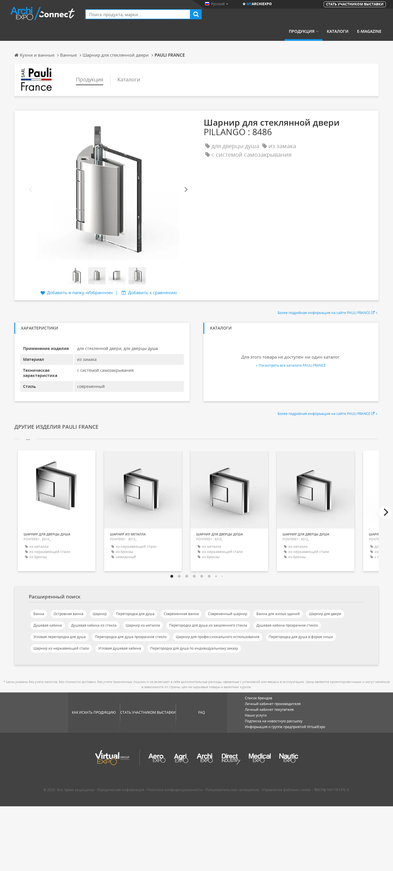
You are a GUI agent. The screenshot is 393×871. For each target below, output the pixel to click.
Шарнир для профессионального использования (218, 636)
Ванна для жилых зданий (278, 613)
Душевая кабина (47, 625)
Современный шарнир (227, 613)
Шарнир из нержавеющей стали (61, 648)
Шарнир (100, 613)
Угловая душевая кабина (119, 648)
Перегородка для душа (135, 613)
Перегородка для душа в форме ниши (301, 636)
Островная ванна (68, 613)
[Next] (185, 189)
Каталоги (337, 31)
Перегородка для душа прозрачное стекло (131, 636)
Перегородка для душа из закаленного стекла (208, 625)
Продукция (301, 31)
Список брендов (258, 698)
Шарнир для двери (325, 613)
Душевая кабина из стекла (94, 625)
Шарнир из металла (143, 625)
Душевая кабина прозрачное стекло (287, 625)
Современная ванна (181, 613)
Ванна (38, 613)
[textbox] (137, 14)
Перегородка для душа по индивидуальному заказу (194, 648)
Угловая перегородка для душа (59, 636)
